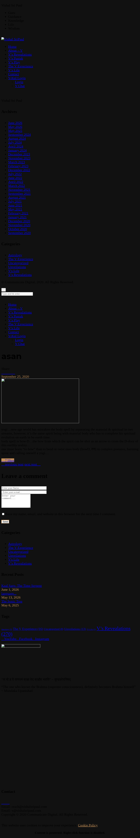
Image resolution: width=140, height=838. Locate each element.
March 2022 (16, 185)
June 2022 (15, 178)
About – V (15, 308)
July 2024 (15, 142)
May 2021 (15, 209)
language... (8, 593)
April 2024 (15, 146)
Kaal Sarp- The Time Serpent (21, 585)
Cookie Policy (88, 825)
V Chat (20, 344)
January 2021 (17, 217)
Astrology (15, 255)
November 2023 (19, 158)
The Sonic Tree (11, 601)
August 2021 (17, 197)
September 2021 (19, 193)
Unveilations (17, 267)
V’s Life (14, 328)
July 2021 (15, 201)
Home (12, 304)
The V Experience (20, 259)
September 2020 (19, 233)
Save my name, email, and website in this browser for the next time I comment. (61, 514)
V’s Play (14, 320)
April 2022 (15, 182)
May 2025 (15, 130)
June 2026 (15, 123)
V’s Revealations (20, 275)
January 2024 (17, 150)
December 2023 (19, 154)
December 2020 (19, 221)
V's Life (13, 271)
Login (19, 340)
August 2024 (17, 138)
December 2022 (19, 170)
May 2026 (15, 127)
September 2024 (19, 134)
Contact (13, 332)
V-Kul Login (17, 336)
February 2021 (18, 213)
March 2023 (16, 162)
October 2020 (17, 229)
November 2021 (19, 189)
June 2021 (15, 205)
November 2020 (19, 225)
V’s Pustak (15, 316)
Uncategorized (18, 263)
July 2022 (15, 174)
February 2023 (18, 166)
